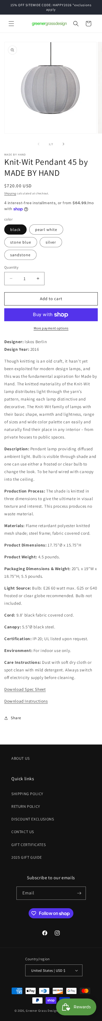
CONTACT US (22, 831)
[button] (11, 23)
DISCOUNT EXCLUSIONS (32, 819)
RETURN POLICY (25, 806)
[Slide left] (38, 144)
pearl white (46, 229)
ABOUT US (20, 758)
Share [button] (16, 717)
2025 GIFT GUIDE (26, 857)
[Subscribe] (79, 893)
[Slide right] (63, 144)
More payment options (51, 328)
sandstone (20, 254)
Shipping (10, 193)
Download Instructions (26, 701)
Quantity (11, 267)
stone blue (20, 242)
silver (51, 242)
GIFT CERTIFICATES (28, 844)
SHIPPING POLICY (27, 793)
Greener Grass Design (42, 1011)
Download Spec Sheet (25, 689)
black (15, 229)
